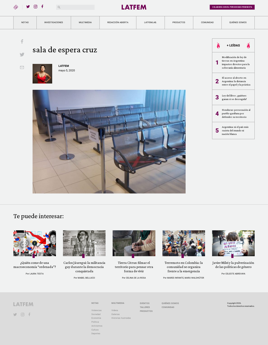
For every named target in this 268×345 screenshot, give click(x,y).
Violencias (96, 310)
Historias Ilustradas (121, 318)
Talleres (145, 307)
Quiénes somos (238, 22)
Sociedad (95, 314)
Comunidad (207, 22)
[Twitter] (28, 6)
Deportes (95, 333)
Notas (25, 22)
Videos (114, 310)
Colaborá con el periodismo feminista (232, 7)
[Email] (22, 67)
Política (95, 322)
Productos (178, 22)
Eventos (144, 303)
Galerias (115, 314)
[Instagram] (35, 6)
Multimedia (85, 22)
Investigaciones (53, 22)
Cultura (94, 330)
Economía (96, 318)
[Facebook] (43, 6)
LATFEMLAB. (150, 22)
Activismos (96, 326)
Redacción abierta (117, 22)
